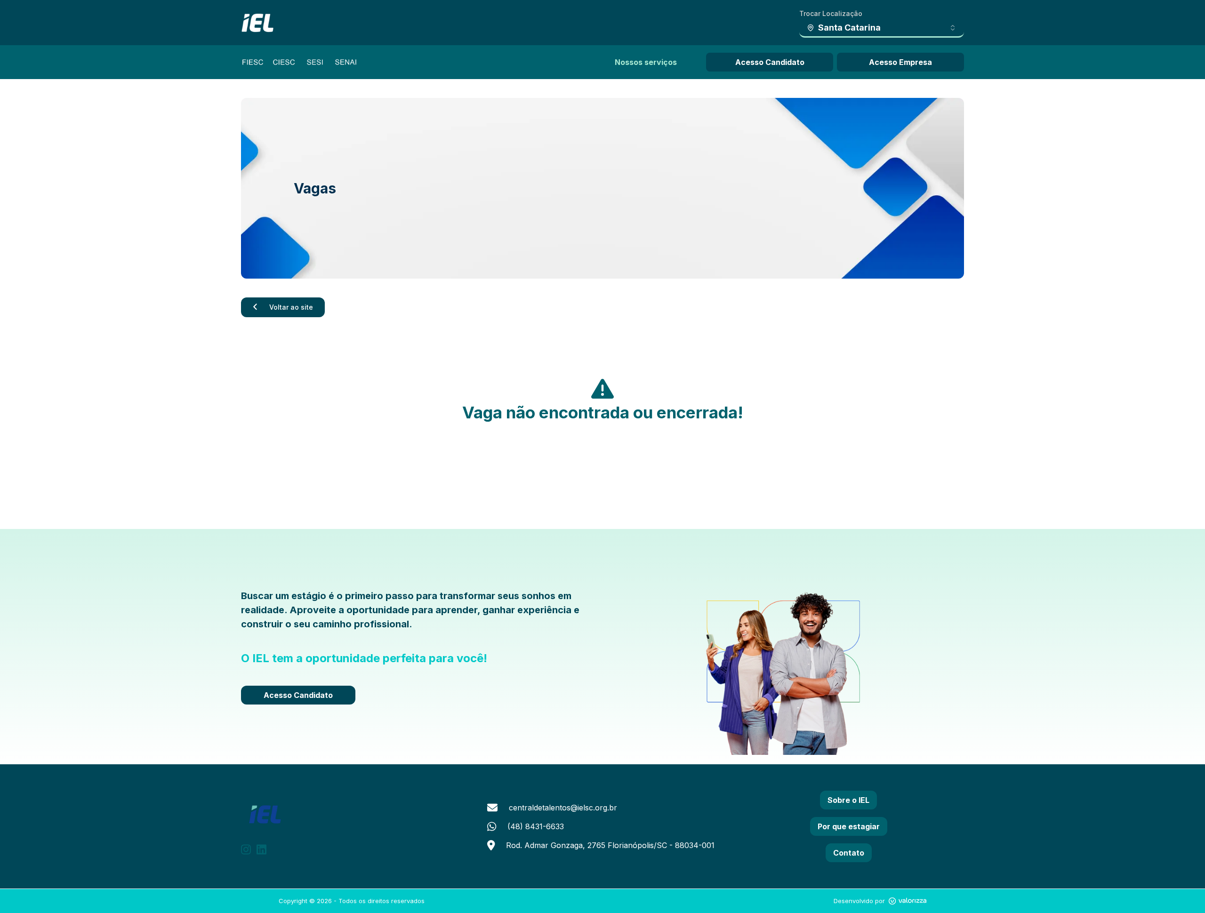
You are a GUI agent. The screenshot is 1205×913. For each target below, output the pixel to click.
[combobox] (881, 28)
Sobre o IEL (848, 800)
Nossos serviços (646, 62)
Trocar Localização (830, 13)
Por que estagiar (849, 826)
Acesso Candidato (769, 62)
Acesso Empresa (900, 62)
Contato (848, 852)
